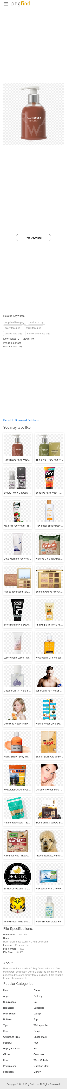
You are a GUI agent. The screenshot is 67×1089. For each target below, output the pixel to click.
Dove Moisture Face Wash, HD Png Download (27, 558)
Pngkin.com (9, 1065)
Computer (39, 1054)
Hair (36, 1042)
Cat (35, 1001)
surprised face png (14, 322)
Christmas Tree (11, 1036)
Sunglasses (9, 1001)
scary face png (12, 327)
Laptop (37, 1013)
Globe (6, 1054)
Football (7, 1042)
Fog (36, 1019)
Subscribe (39, 1007)
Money (37, 1071)
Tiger (6, 1025)
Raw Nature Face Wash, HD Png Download (26, 459)
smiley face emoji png (38, 333)
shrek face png (33, 327)
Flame (37, 990)
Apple (6, 996)
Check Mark (40, 1036)
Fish (36, 1048)
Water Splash (41, 1060)
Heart (6, 990)
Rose (6, 1031)
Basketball (8, 1007)
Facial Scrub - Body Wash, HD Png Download (27, 756)
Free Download (33, 237)
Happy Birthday (11, 1048)
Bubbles (7, 1019)
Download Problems (27, 420)
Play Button (9, 1013)
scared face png (13, 333)
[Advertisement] (33, 49)
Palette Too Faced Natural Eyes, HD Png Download (30, 591)
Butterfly (38, 996)
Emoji (37, 1031)
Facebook (8, 1071)
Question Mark (41, 1065)
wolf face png (37, 322)
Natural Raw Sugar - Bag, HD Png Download (27, 822)
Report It (8, 420)
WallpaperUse (41, 1025)
